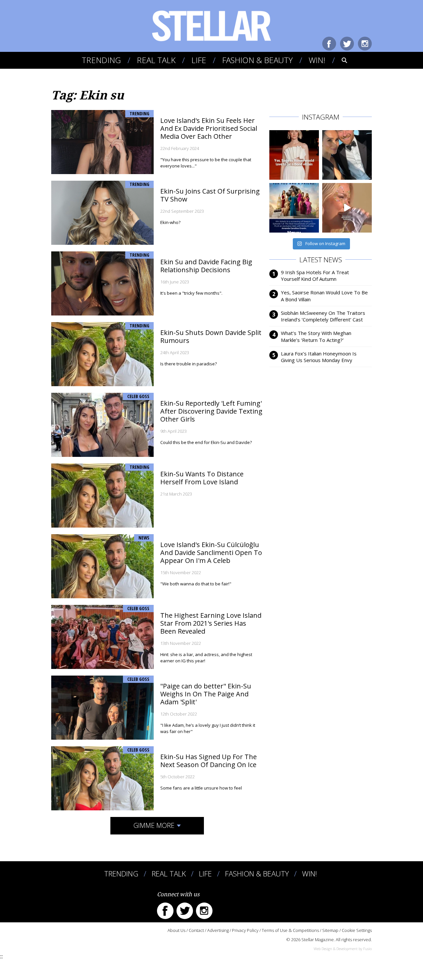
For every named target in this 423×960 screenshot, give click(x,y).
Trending (101, 60)
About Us (176, 930)
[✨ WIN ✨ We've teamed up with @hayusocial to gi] (294, 208)
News (143, 538)
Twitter (347, 44)
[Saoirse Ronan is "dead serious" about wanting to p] (294, 155)
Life (198, 60)
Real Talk (156, 60)
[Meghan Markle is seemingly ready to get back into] (347, 155)
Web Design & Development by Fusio (343, 948)
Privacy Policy (245, 930)
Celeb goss (138, 396)
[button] (340, 60)
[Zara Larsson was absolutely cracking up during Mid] (347, 208)
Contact (196, 930)
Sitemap (330, 930)
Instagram (365, 44)
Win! (317, 60)
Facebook (329, 44)
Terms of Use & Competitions (290, 930)
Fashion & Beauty (257, 60)
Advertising (218, 930)
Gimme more (154, 825)
